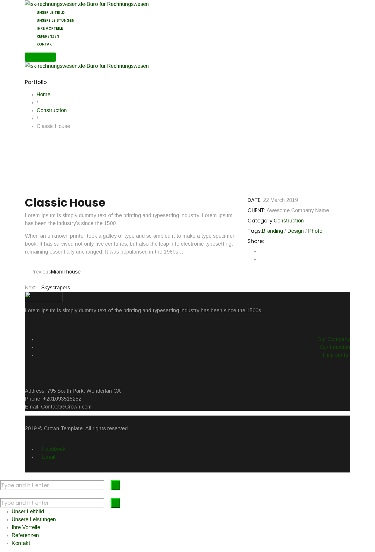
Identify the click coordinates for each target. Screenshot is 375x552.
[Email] (261, 259)
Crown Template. (64, 428)
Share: (256, 241)
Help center (336, 355)
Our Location (335, 347)
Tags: (255, 230)
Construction (289, 221)
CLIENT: (256, 210)
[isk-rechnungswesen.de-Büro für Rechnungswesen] (87, 4)
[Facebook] (261, 251)
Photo (315, 231)
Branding (272, 231)
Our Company (333, 339)
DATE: (255, 200)
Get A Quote (40, 57)
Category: (261, 220)
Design (295, 231)
